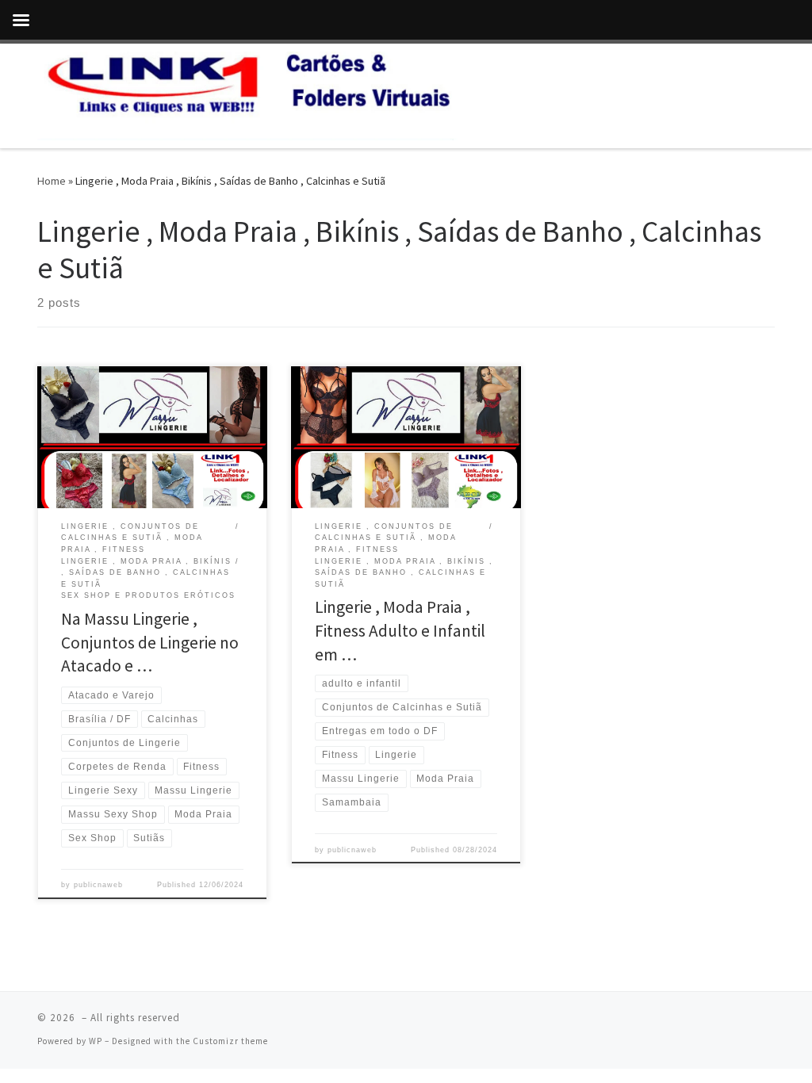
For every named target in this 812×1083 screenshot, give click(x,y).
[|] (248, 93)
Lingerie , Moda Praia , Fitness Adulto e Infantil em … (400, 630)
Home (51, 181)
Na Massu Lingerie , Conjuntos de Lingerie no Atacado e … (150, 642)
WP (95, 1041)
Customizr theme (230, 1041)
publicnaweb (98, 885)
